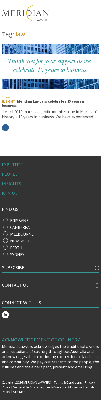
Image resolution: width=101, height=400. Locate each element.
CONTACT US (15, 285)
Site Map (19, 391)
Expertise (12, 164)
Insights (11, 183)
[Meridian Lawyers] (29, 13)
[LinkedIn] (5, 314)
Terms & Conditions (68, 382)
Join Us (10, 193)
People (9, 174)
